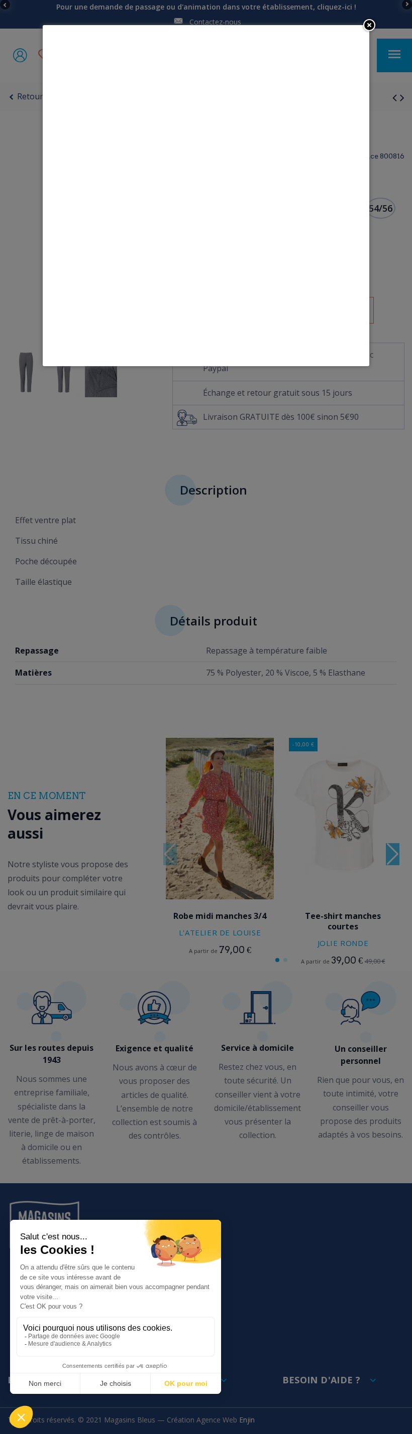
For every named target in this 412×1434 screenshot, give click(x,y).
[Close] (369, 25)
